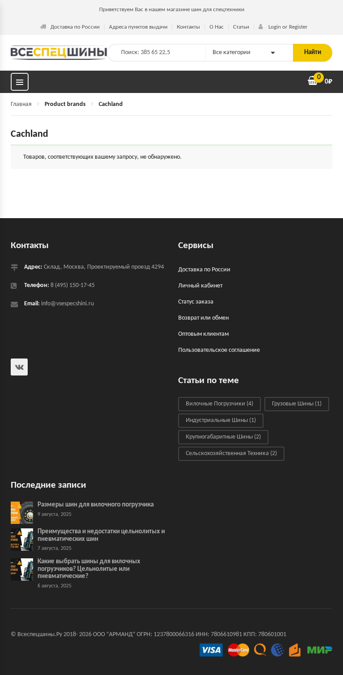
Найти (312, 52)
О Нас (216, 27)
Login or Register (287, 27)
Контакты (188, 27)
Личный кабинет (200, 286)
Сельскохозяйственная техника (231, 453)
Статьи (241, 27)
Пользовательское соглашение (219, 350)
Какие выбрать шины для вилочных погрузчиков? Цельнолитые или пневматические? (89, 569)
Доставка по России (75, 27)
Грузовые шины (297, 404)
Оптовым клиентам (203, 334)
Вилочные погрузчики (219, 404)
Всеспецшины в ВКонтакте (19, 367)
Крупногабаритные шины (223, 437)
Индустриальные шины (221, 420)
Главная (21, 104)
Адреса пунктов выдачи (138, 27)
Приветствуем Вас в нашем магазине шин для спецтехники (171, 10)
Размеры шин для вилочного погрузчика (96, 505)
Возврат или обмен (203, 318)
